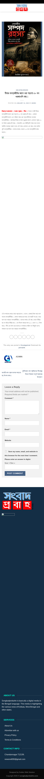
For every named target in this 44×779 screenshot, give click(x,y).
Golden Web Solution (27, 772)
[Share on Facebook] (16, 337)
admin (34, 103)
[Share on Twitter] (20, 337)
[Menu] (3, 7)
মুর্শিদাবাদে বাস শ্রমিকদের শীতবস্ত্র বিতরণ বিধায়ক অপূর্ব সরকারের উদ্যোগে (32, 374)
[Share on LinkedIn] (32, 337)
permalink (22, 348)
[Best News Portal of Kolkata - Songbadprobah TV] (22, 8)
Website (8, 440)
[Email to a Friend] (24, 337)
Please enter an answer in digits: (18, 459)
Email (7, 429)
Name (7, 418)
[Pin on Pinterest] (28, 337)
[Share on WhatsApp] (11, 337)
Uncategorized (22, 90)
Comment (9, 398)
